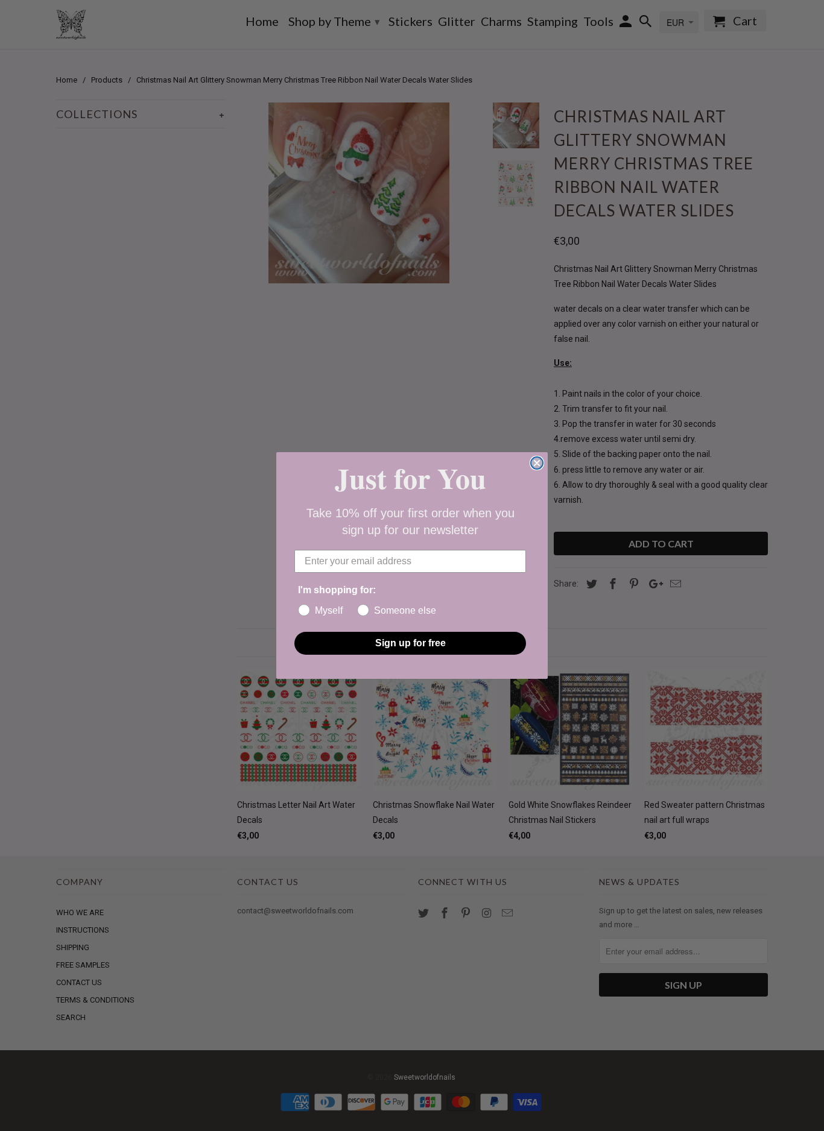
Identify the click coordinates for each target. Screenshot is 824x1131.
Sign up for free (410, 643)
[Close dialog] (537, 463)
